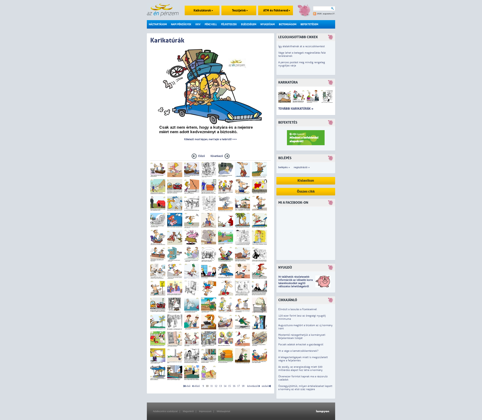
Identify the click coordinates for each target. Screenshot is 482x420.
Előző (201, 156)
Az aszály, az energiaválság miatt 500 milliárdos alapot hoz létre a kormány (300, 368)
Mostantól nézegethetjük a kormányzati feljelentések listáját (301, 336)
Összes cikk (306, 192)
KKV (198, 24)
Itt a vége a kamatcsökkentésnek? (298, 350)
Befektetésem (309, 24)
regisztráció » (302, 167)
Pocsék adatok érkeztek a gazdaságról (300, 344)
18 (243, 386)
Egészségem (248, 24)
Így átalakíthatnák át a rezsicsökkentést (301, 46)
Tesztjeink (239, 10)
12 (216, 386)
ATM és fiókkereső (276, 10)
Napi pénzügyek (181, 24)
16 (234, 386)
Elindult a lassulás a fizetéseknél (297, 309)
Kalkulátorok (203, 10)
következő (252, 386)
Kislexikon (305, 181)
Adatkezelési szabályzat (165, 411)
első (188, 386)
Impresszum (205, 411)
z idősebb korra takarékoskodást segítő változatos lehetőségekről (295, 283)
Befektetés (287, 123)
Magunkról (188, 411)
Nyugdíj (285, 268)
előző (197, 386)
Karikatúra (288, 82)
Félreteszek (229, 24)
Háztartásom (158, 24)
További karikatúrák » (295, 108)
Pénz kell (211, 24)
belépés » (284, 167)
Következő (216, 156)
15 (229, 386)
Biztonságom (287, 24)
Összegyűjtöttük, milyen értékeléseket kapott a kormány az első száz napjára (305, 387)
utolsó (265, 386)
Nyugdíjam (267, 24)
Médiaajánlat (223, 411)
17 (238, 386)
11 (211, 386)
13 (220, 386)
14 (225, 386)
